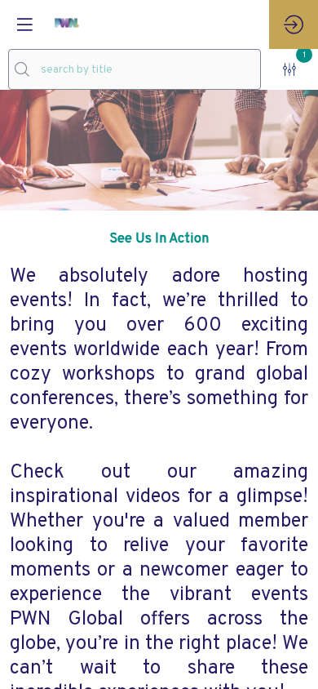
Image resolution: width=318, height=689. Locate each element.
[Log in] (293, 24)
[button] (24, 24)
